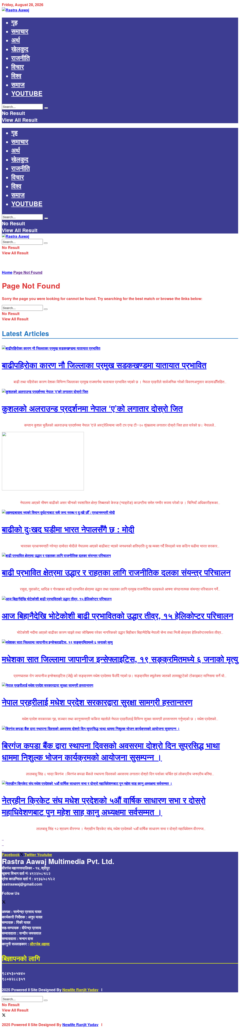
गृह (14, 22)
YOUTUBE (26, 93)
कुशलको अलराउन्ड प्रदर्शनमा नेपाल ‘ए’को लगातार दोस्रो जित (92, 408)
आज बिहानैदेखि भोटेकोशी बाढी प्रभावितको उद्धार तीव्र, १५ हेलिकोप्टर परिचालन (117, 615)
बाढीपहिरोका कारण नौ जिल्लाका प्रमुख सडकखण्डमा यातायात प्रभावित (104, 365)
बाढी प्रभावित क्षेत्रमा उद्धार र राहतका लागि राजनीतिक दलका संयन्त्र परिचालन (116, 572)
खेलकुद (19, 48)
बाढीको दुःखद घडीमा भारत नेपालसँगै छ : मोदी (68, 529)
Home (7, 272)
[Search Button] (46, 108)
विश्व (16, 75)
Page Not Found (27, 272)
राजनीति (20, 57)
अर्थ (15, 39)
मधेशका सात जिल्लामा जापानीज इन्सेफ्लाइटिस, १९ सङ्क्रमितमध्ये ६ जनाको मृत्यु (120, 659)
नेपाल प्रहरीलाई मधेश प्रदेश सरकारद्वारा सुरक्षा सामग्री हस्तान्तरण (97, 702)
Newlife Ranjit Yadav (80, 989)
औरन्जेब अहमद (39, 943)
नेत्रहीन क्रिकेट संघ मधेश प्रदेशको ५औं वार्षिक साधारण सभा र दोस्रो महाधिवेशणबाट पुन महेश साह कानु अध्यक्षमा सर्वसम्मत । (104, 806)
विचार (17, 66)
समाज (18, 84)
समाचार (19, 30)
